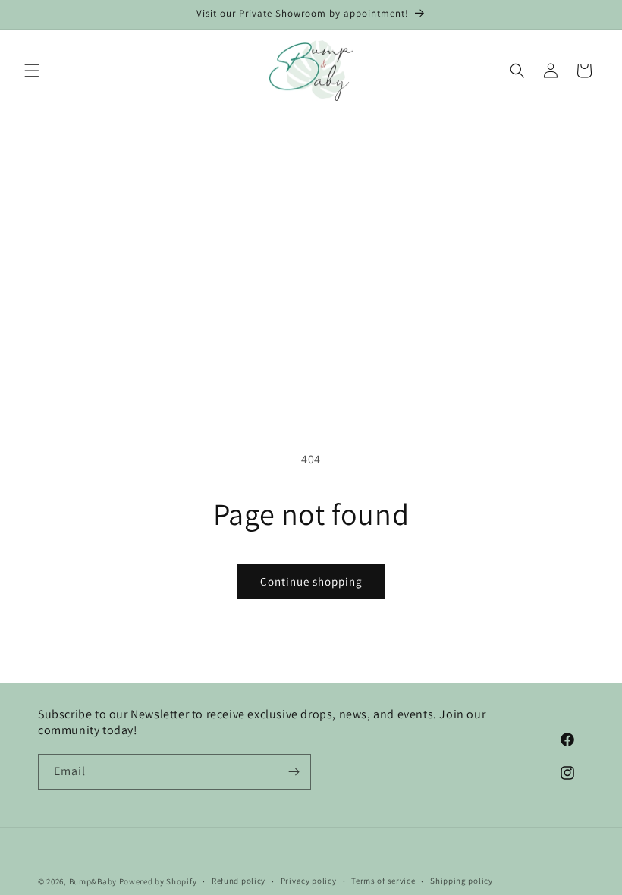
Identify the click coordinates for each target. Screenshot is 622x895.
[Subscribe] (293, 772)
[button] (32, 70)
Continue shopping (311, 581)
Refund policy (238, 880)
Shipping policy (461, 880)
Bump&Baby (93, 881)
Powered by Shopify (158, 881)
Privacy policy (309, 880)
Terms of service (383, 880)
